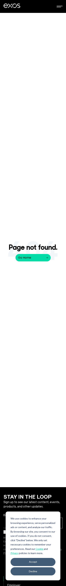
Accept (33, 561)
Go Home (24, 258)
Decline (33, 571)
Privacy (14, 553)
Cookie (39, 548)
